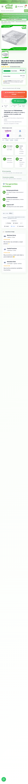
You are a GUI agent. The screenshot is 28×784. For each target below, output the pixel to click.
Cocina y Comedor (11, 21)
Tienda (5, 21)
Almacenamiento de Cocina (21, 21)
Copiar (11, 213)
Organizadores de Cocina (6, 22)
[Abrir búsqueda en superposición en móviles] (14, 10)
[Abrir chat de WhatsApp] (4, 779)
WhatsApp (9, 223)
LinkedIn (7, 226)
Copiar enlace (21, 226)
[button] (19, 101)
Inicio (2, 21)
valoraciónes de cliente (15, 66)
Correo (13, 226)
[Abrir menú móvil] (2, 6)
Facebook (16, 223)
